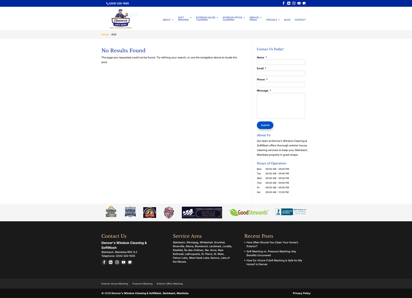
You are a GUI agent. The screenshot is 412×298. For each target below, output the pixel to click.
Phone (262, 79)
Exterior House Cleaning (205, 18)
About (167, 20)
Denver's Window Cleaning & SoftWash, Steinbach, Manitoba (150, 293)
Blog (287, 20)
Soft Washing (183, 18)
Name (262, 57)
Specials (271, 20)
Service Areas (254, 18)
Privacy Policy (302, 293)
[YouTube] (299, 3)
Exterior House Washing (114, 283)
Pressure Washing (142, 283)
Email (261, 68)
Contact (300, 20)
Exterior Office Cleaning (232, 18)
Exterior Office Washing (170, 283)
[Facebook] (283, 3)
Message (264, 90)
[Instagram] (293, 3)
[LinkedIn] (288, 3)
